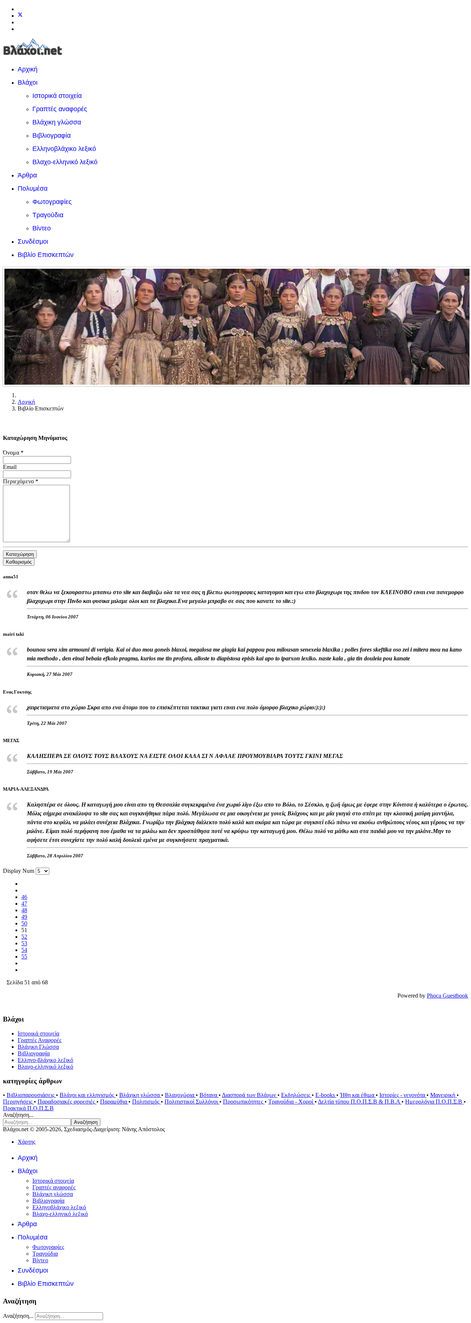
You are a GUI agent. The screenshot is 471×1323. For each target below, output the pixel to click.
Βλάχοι (28, 82)
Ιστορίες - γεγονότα (402, 1095)
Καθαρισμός (19, 562)
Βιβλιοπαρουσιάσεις (31, 1095)
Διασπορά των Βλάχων (249, 1095)
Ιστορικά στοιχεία (57, 95)
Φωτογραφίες (52, 201)
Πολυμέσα (32, 188)
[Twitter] (20, 16)
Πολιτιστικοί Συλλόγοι (191, 1101)
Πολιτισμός (146, 1101)
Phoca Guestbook (447, 995)
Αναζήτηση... (18, 1115)
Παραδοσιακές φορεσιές (67, 1101)
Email (10, 467)
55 (24, 956)
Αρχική (28, 69)
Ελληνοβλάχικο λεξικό (64, 148)
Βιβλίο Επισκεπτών (46, 254)
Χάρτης (26, 1142)
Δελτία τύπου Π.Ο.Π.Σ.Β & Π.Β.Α (359, 1101)
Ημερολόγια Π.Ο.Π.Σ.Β (434, 1101)
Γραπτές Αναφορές (39, 1040)
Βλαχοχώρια (180, 1095)
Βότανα (209, 1095)
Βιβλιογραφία (51, 135)
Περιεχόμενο (20, 481)
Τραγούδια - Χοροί (291, 1101)
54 (24, 950)
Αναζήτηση (86, 1122)
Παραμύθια (114, 1101)
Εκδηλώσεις (296, 1095)
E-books (325, 1095)
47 (24, 903)
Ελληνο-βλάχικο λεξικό (45, 1060)
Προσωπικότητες (244, 1101)
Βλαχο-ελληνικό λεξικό (65, 162)
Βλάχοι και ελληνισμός (88, 1095)
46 (24, 897)
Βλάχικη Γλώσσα (38, 1047)
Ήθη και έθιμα (358, 1095)
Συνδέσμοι (33, 241)
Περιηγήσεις (18, 1101)
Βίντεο (41, 228)
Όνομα (13, 452)
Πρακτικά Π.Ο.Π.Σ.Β (28, 1108)
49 (24, 917)
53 (24, 943)
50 (24, 923)
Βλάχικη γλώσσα (56, 122)
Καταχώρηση (20, 554)
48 (24, 910)
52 (24, 937)
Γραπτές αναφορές (59, 109)
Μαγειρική (443, 1095)
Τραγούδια (47, 215)
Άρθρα (27, 175)
